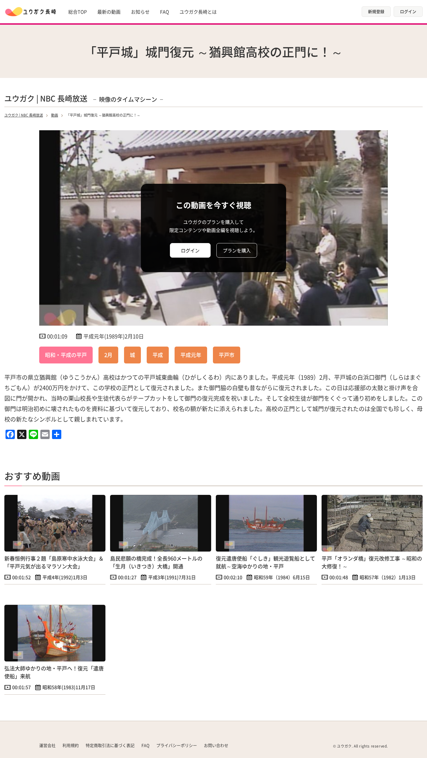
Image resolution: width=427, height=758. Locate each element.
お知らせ (140, 11)
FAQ (164, 11)
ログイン (408, 11)
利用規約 (70, 745)
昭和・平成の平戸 (66, 355)
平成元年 (190, 355)
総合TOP (77, 11)
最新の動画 (109, 11)
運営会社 (47, 745)
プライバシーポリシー (176, 745)
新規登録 (376, 11)
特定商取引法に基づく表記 (110, 745)
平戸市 (226, 355)
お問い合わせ (216, 745)
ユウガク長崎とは (198, 11)
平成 (157, 355)
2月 (108, 355)
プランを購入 (237, 250)
